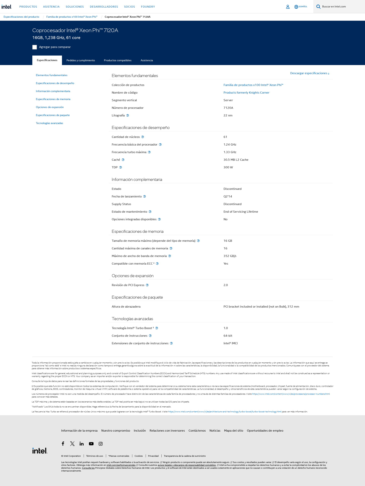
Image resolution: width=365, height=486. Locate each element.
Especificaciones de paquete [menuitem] (53, 115)
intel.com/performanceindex (121, 465)
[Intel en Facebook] (63, 444)
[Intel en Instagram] (100, 444)
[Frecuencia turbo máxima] (149, 152)
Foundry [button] (148, 6)
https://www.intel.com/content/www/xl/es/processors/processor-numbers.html (291, 393)
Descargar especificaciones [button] (308, 73)
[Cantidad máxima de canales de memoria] (171, 248)
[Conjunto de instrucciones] (150, 335)
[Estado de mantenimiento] (150, 211)
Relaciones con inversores (167, 431)
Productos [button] (28, 6)
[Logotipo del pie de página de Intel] (40, 450)
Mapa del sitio (233, 431)
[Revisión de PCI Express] (147, 285)
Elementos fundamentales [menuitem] (51, 75)
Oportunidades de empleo (265, 431)
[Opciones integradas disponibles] (159, 219)
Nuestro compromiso (115, 431)
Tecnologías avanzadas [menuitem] (49, 123)
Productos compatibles (118, 60)
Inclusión (140, 431)
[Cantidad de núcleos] (142, 136)
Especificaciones (47, 60)
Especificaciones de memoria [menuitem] (53, 99)
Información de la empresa (79, 431)
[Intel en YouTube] (91, 444)
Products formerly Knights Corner (246, 93)
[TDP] (120, 167)
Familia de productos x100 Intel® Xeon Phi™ (253, 85)
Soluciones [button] (75, 6)
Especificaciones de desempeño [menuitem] (55, 83)
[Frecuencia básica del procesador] (160, 144)
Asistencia (147, 60)
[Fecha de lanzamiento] (144, 196)
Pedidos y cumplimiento (81, 60)
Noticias (214, 431)
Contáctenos (197, 431)
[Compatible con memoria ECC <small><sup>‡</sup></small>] (157, 263)
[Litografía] (127, 115)
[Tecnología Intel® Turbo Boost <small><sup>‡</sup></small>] (157, 328)
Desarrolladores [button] (104, 6)
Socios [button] (129, 6)
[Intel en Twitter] (72, 444)
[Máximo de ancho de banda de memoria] (169, 256)
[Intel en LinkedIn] (82, 444)
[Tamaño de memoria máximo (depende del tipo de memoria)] (198, 240)
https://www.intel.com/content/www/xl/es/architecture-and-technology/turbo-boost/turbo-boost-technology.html (224, 411)
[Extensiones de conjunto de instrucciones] (171, 343)
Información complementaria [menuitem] (53, 91)
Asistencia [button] (51, 6)
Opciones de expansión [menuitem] (50, 107)
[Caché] (123, 159)
